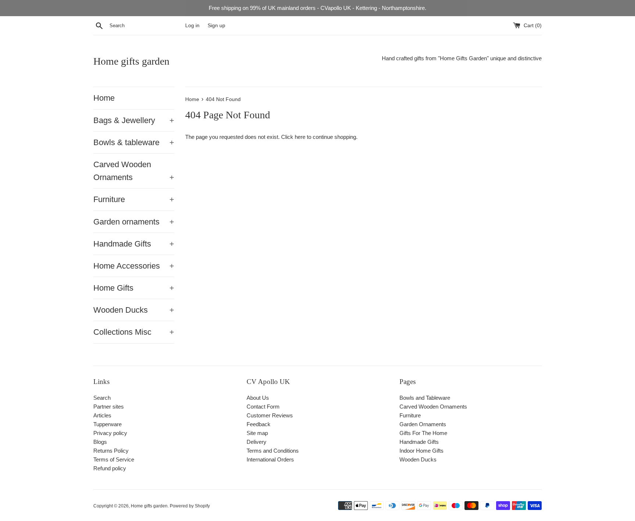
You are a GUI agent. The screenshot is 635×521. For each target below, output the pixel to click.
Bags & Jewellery (133, 120)
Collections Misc (133, 332)
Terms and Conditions (273, 451)
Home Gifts (133, 287)
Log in (192, 25)
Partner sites (108, 406)
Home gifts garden (131, 61)
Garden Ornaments (422, 424)
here (300, 137)
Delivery (256, 442)
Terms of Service (113, 459)
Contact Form (263, 406)
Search (102, 398)
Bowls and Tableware (424, 398)
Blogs (100, 442)
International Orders (270, 459)
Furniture (133, 199)
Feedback (258, 424)
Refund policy (109, 468)
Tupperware (107, 424)
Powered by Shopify (190, 506)
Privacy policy (110, 433)
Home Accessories (133, 265)
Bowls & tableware (133, 142)
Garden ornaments (133, 221)
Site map (257, 433)
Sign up (216, 25)
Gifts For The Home (423, 433)
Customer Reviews (270, 415)
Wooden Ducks (133, 310)
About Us (258, 398)
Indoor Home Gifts (421, 451)
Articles (102, 415)
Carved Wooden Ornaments (133, 171)
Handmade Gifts (133, 243)
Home (104, 98)
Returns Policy (111, 451)
